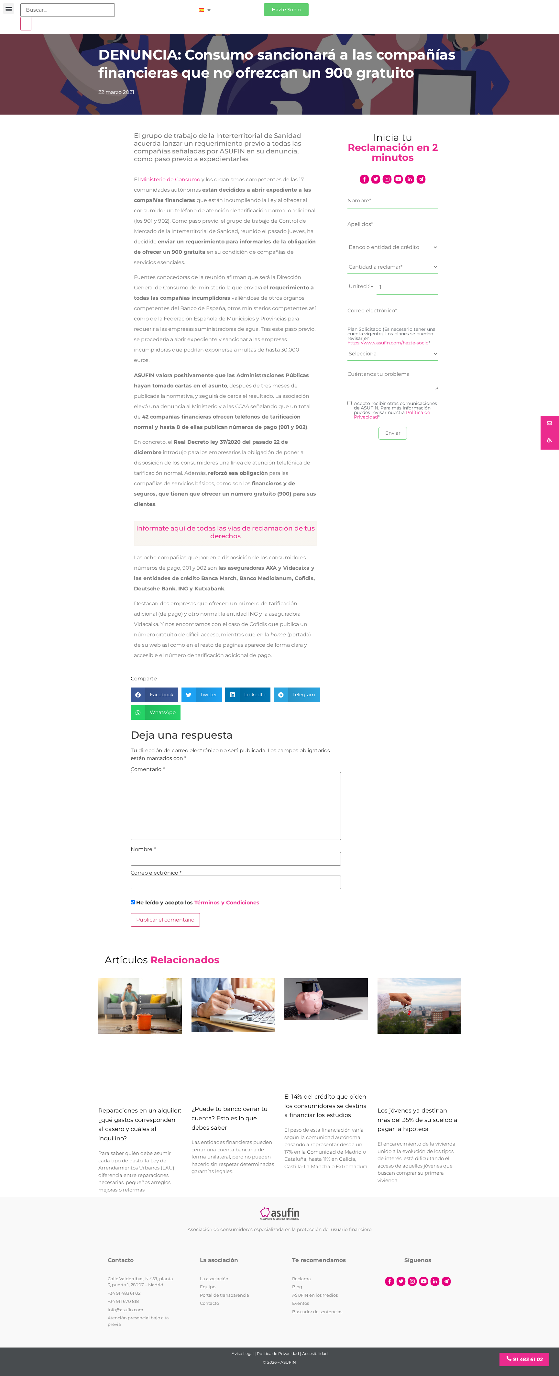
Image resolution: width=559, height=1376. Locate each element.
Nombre (143, 849)
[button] (8, 8)
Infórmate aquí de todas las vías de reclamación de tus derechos (225, 532)
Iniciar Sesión (241, 7)
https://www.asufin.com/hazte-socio (388, 343)
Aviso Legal (243, 1353)
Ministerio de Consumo (170, 179)
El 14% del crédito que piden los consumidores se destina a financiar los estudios (325, 1106)
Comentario (148, 769)
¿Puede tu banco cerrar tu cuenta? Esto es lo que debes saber (230, 1118)
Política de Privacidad (278, 1353)
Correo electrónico (156, 873)
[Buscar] (25, 23)
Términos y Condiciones (226, 903)
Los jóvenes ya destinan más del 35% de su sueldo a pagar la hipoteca (417, 1120)
